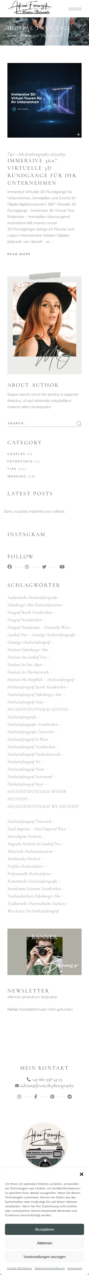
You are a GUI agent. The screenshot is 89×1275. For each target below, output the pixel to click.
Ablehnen (44, 1243)
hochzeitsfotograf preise (25, 769)
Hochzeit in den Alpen (24, 664)
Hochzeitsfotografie (22, 717)
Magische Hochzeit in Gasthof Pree (34, 843)
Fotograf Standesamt (23, 627)
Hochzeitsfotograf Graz (25, 702)
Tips (10, 154)
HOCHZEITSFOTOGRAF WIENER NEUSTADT (37, 795)
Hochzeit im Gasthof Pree (27, 657)
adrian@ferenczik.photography (47, 1086)
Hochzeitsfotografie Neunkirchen (32, 724)
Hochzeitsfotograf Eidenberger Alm (34, 694)
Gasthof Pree (17, 634)
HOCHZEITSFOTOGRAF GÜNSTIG (37, 709)
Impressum (74, 1268)
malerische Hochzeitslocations (30, 851)
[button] (81, 1174)
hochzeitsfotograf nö (23, 761)
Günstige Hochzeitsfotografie (53, 634)
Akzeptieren (44, 1229)
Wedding (16, 476)
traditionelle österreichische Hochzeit (36, 903)
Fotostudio (20, 461)
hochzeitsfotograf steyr (25, 784)
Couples (16, 454)
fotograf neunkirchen (24, 619)
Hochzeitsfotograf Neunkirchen (31, 746)
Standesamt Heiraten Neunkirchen (34, 888)
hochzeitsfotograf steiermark (29, 776)
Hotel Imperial (18, 829)
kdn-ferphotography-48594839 (42, 154)
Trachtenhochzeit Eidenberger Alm (34, 896)
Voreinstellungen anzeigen (44, 1257)
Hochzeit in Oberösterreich (27, 672)
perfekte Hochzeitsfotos (25, 866)
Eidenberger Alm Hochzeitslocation (34, 605)
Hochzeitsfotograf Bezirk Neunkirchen (36, 687)
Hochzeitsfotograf (60, 679)
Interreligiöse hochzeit (24, 836)
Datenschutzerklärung (50, 1268)
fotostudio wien (56, 627)
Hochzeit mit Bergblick (25, 679)
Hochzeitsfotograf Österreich (29, 821)
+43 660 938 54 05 (47, 1079)
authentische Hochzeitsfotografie (32, 597)
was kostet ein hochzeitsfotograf (33, 911)
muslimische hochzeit (23, 858)
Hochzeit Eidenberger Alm (27, 649)
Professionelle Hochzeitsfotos (28, 873)
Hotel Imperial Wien (50, 829)
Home (12, 35)
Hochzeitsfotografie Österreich (30, 731)
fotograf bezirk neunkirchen (29, 612)
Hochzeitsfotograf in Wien (27, 739)
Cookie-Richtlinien (19, 1268)
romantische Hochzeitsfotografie (32, 881)
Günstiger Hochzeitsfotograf (28, 642)
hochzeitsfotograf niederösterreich (33, 754)
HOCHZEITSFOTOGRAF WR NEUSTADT (43, 806)
